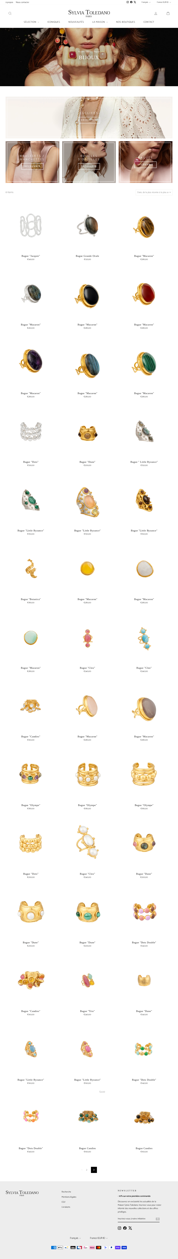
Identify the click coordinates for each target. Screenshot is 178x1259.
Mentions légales (69, 1197)
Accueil (81, 51)
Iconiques (53, 22)
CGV (63, 1202)
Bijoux (89, 51)
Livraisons (66, 1207)
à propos (9, 2)
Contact (149, 22)
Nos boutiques (125, 22)
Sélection (30, 22)
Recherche (66, 1192)
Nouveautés (76, 22)
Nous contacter (22, 2)
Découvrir (89, 120)
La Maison (99, 22)
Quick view (31, 249)
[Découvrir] (32, 162)
